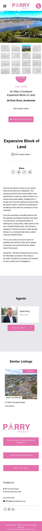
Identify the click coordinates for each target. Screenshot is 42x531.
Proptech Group (30, 529)
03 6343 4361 (9, 498)
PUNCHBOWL (10, 406)
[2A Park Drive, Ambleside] (21, 27)
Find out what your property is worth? (21, 442)
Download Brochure (22, 119)
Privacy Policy (11, 529)
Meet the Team (21, 468)
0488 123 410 (24, 315)
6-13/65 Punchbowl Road (15, 402)
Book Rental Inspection (21, 455)
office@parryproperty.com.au (15, 501)
